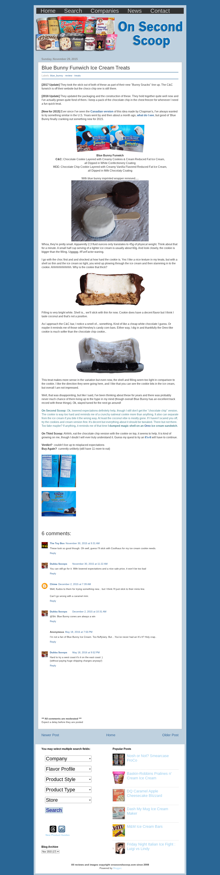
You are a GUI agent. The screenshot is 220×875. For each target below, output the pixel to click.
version (108, 111)
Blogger (117, 868)
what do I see (145, 115)
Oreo (142, 425)
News (135, 11)
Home (48, 11)
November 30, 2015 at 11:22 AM (90, 563)
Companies (105, 11)
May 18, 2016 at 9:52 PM (86, 652)
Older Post (170, 735)
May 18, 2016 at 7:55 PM (78, 632)
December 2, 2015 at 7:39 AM (74, 584)
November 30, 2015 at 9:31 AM (83, 543)
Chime (53, 584)
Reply (53, 553)
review (68, 75)
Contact (160, 11)
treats (77, 75)
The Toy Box (57, 543)
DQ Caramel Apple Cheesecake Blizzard (144, 793)
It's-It (148, 437)
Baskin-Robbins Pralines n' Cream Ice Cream (149, 775)
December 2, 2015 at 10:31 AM (89, 611)
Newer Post (50, 735)
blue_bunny (56, 75)
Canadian (96, 111)
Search (73, 11)
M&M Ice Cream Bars (145, 826)
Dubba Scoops (58, 563)
